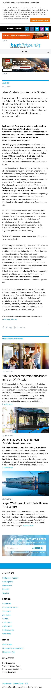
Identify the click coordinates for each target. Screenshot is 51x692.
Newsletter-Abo (8, 652)
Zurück (21, 327)
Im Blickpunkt (8, 630)
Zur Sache (6, 615)
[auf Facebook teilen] (3, 327)
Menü (24, 52)
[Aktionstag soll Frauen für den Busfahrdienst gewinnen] (25, 420)
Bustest (5, 619)
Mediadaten (7, 644)
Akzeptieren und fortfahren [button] (40, 20)
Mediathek (6, 633)
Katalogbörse (7, 581)
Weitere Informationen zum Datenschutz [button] (16, 19)
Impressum (6, 683)
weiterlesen (8, 404)
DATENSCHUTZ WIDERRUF (38, 552)
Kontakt (5, 589)
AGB (26, 683)
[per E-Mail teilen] (11, 327)
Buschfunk (6, 603)
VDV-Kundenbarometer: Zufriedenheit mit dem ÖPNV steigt (24, 377)
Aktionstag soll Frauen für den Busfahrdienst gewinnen (20, 441)
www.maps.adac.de (9, 320)
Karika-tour (7, 622)
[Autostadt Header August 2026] (25, 36)
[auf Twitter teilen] (7, 327)
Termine (5, 593)
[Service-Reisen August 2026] (25, 65)
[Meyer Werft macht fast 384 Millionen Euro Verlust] (25, 483)
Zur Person (6, 611)
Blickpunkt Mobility (10, 578)
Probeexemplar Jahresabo (12, 648)
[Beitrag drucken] (15, 327)
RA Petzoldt (7, 626)
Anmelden (37, 548)
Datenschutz (18, 683)
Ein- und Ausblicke (9, 607)
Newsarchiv (7, 585)
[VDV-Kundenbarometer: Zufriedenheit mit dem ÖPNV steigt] (25, 356)
